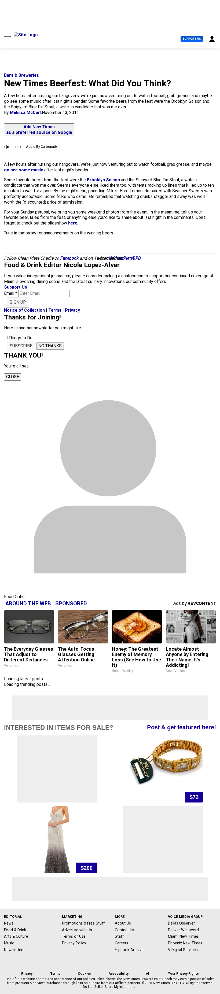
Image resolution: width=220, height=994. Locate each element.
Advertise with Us (77, 930)
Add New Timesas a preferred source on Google (39, 129)
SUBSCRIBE (21, 345)
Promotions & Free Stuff (83, 923)
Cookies (84, 973)
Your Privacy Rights (183, 973)
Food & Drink (15, 930)
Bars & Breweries (21, 75)
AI (147, 973)
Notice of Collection (24, 310)
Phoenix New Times (185, 943)
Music (9, 943)
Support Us (192, 39)
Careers (121, 943)
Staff (119, 936)
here (72, 223)
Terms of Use (74, 936)
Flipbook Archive (129, 950)
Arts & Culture (16, 936)
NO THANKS (50, 345)
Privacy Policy (74, 943)
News (8, 923)
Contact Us (124, 930)
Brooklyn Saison (103, 179)
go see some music (23, 169)
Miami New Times (183, 936)
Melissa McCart (26, 112)
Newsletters (14, 950)
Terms (54, 310)
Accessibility (119, 973)
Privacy (72, 310)
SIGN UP (18, 302)
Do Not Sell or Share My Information (110, 987)
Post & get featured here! (181, 727)
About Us (123, 923)
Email (10, 293)
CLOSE (12, 376)
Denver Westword (183, 930)
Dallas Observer (181, 923)
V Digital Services (183, 950)
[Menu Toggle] (7, 39)
